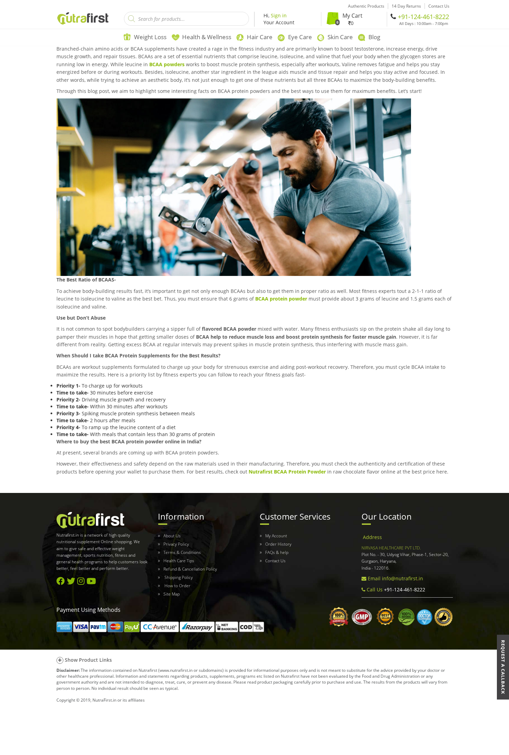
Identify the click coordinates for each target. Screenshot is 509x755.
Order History (278, 544)
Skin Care (340, 37)
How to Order (176, 586)
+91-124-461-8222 (423, 16)
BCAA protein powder (281, 298)
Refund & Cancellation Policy (190, 569)
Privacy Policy (176, 544)
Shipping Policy (178, 577)
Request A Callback (503, 667)
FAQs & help (276, 552)
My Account (276, 536)
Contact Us (275, 561)
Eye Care (300, 37)
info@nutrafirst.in (402, 578)
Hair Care (260, 37)
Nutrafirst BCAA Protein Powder (287, 471)
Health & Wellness (206, 37)
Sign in (279, 15)
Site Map (171, 594)
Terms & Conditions (182, 552)
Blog (374, 37)
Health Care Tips (178, 561)
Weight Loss (150, 37)
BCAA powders (167, 64)
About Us (172, 536)
